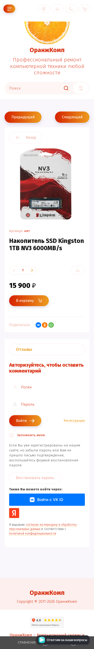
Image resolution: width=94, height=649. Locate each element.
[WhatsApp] (51, 325)
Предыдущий (23, 117)
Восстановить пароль (35, 478)
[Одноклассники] (44, 325)
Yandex (14, 513)
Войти (44, 9)
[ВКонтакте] (38, 325)
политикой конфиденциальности (32, 533)
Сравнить (77, 270)
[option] (47, 184)
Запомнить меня (31, 435)
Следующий (72, 117)
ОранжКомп (47, 50)
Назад (31, 137)
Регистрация (74, 421)
